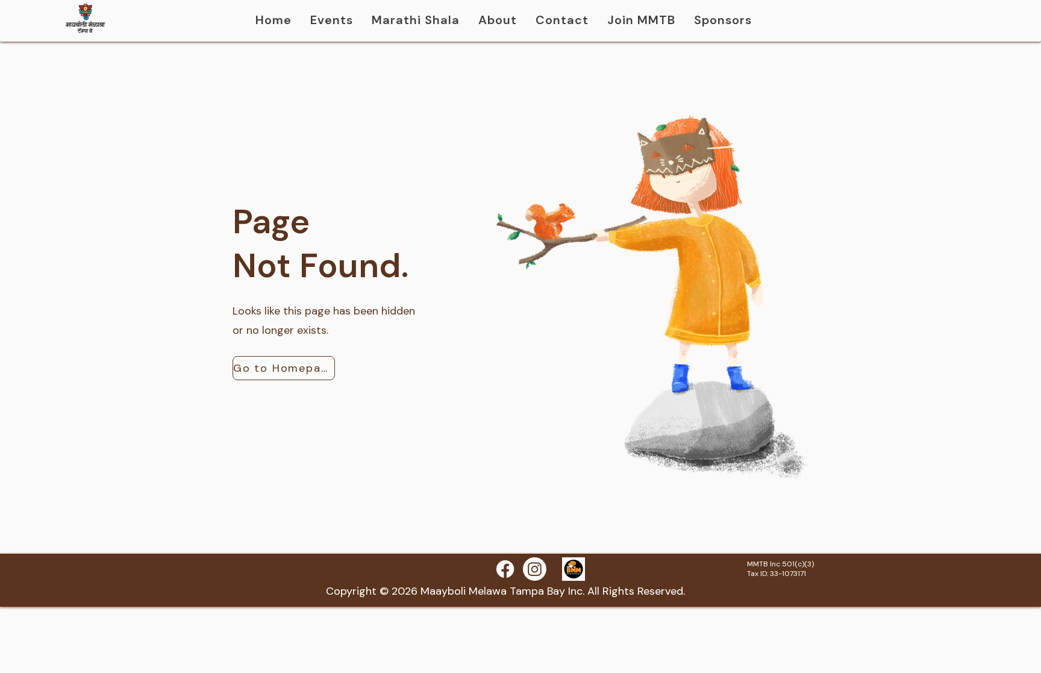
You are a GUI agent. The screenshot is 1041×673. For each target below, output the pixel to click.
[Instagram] (534, 569)
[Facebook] (505, 569)
